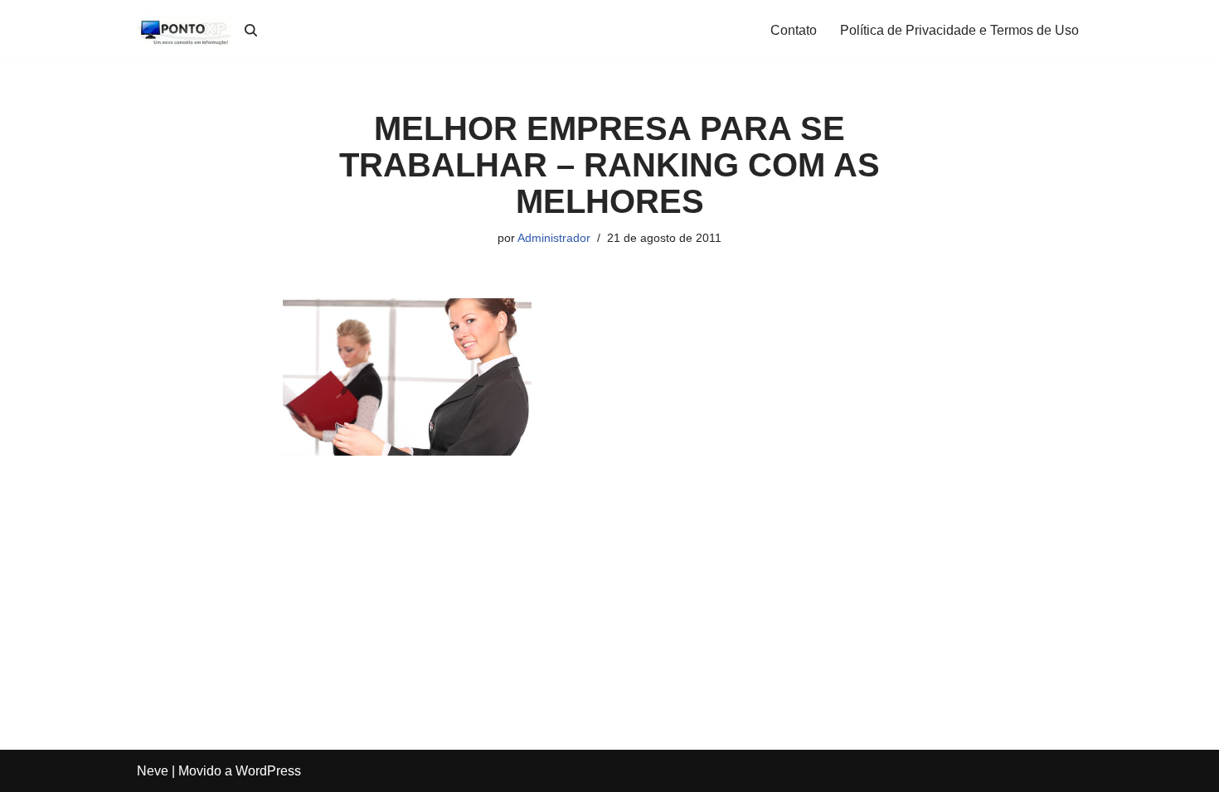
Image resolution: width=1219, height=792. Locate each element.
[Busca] (251, 30)
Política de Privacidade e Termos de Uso (959, 30)
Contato (793, 30)
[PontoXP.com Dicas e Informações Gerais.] (186, 30)
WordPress (268, 771)
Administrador (553, 237)
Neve (152, 771)
